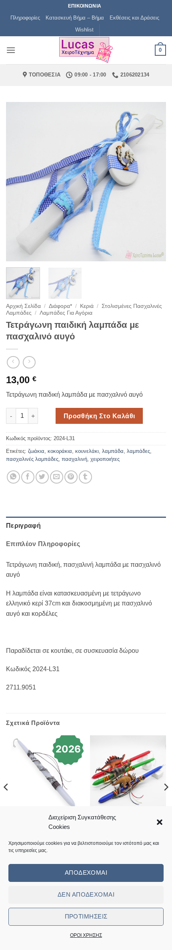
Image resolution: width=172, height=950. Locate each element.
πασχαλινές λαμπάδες (32, 459)
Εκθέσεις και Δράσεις (134, 18)
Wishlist (84, 30)
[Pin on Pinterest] (71, 477)
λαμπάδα (113, 451)
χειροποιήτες (105, 459)
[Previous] (19, 182)
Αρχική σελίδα (23, 306)
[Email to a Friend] (56, 477)
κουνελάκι (87, 451)
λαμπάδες (138, 451)
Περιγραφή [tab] (23, 525)
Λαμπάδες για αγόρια (66, 313)
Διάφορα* (60, 306)
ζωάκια (36, 451)
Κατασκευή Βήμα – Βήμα (75, 18)
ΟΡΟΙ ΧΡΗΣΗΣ (86, 935)
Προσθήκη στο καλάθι (99, 416)
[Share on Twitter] (42, 477)
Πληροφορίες (25, 18)
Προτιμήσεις (86, 916)
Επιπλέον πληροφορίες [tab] (43, 544)
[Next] (153, 182)
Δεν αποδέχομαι (86, 894)
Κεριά (87, 306)
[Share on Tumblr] (85, 477)
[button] (160, 822)
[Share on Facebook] (27, 477)
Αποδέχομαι (86, 872)
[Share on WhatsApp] (13, 477)
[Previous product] (29, 362)
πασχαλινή (74, 459)
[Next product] (13, 362)
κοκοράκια (60, 451)
